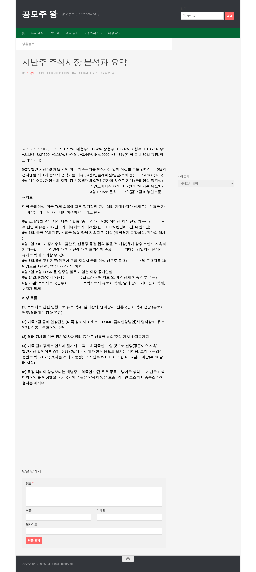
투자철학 (37, 33)
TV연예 (54, 33)
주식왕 (30, 73)
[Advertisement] (94, 112)
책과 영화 (72, 33)
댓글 (29, 483)
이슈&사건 (91, 33)
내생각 (113, 33)
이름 (29, 510)
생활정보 (28, 44)
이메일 (101, 510)
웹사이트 (31, 524)
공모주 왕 (40, 14)
